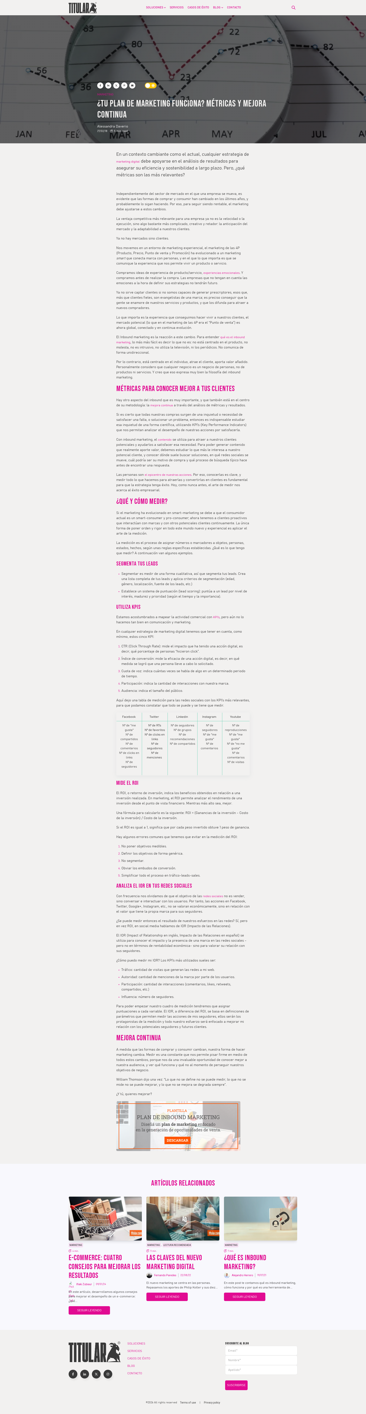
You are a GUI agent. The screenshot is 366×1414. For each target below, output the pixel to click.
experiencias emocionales (221, 272)
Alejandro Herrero (242, 1275)
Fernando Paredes (165, 1275)
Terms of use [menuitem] (188, 1402)
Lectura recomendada (177, 1245)
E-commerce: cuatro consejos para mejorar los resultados (105, 1266)
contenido (165, 439)
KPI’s (216, 617)
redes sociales (213, 896)
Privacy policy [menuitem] (212, 1402)
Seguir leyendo (89, 1310)
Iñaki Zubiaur (84, 1284)
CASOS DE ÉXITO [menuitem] (198, 7)
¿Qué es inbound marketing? (245, 1262)
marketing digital (128, 161)
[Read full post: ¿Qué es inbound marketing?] (260, 1219)
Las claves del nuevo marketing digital (174, 1262)
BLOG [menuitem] (217, 7)
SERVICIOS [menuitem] (177, 7)
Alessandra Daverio (112, 126)
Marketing (105, 94)
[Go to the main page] (83, 7)
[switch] (151, 85)
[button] (73, 1374)
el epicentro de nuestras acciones (168, 474)
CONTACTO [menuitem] (234, 7)
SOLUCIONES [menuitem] (154, 7)
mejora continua (161, 405)
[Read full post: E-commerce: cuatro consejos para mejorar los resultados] (105, 1219)
